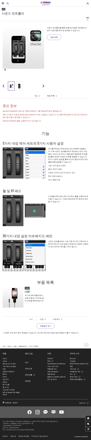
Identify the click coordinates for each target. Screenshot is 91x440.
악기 (4, 346)
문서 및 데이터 (52, 379)
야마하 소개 (74, 353)
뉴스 (27, 362)
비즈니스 (82, 403)
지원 (49, 353)
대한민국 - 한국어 (11, 403)
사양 (41, 319)
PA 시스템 (6, 384)
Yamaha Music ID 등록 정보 (56, 364)
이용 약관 (13, 436)
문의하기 (50, 358)
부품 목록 (51, 95)
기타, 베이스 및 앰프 (9, 366)
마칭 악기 (6, 379)
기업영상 (73, 361)
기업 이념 (73, 369)
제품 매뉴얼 (51, 374)
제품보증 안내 (51, 369)
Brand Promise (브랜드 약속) (79, 364)
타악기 (5, 377)
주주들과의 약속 (75, 371)
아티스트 (28, 368)
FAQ (48, 361)
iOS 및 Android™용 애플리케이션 (11, 393)
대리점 (27, 381)
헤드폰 (5, 382)
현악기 (5, 374)
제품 (15, 346)
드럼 (4, 369)
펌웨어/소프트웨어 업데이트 (56, 377)
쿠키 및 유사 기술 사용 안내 (39, 436)
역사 (71, 374)
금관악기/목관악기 (9, 371)
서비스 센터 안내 (52, 366)
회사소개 (73, 358)
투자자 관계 (73, 377)
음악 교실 (29, 353)
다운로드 (56, 319)
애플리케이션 (23, 346)
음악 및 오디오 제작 (9, 364)
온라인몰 (28, 374)
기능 (36, 95)
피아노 (10, 346)
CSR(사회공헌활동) (76, 379)
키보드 (5, 361)
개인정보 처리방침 (23, 436)
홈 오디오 (6, 387)
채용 (71, 366)
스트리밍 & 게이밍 (9, 390)
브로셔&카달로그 (52, 371)
